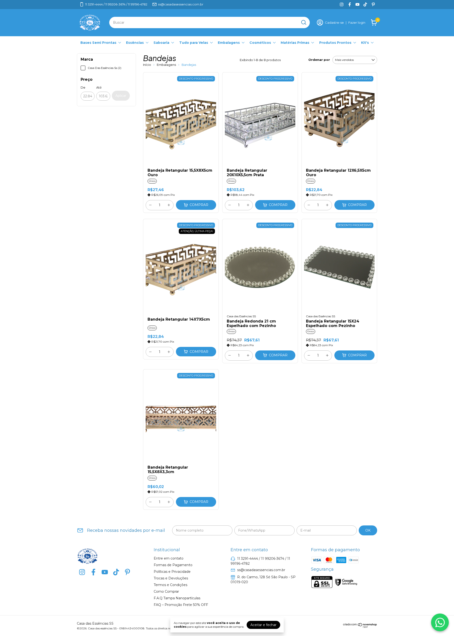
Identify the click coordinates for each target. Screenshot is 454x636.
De (83, 87)
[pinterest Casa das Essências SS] (373, 4)
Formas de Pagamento (173, 565)
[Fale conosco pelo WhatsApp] (440, 622)
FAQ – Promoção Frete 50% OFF (181, 605)
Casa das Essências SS (241, 316)
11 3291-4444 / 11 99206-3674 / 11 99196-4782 (116, 4)
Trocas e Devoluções (171, 578)
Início (147, 65)
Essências (135, 42)
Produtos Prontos (335, 42)
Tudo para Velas (193, 42)
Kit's (365, 42)
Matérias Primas (295, 42)
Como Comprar (166, 591)
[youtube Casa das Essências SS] (357, 4)
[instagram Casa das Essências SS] (341, 4)
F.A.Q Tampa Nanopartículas (177, 598)
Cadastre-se (334, 22)
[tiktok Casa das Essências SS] (365, 4)
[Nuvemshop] (360, 627)
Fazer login (356, 22)
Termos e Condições (170, 585)
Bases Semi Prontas (98, 42)
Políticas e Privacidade (172, 571)
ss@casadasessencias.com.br (180, 4)
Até (99, 87)
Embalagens (229, 42)
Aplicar (120, 96)
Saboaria (161, 42)
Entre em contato (168, 558)
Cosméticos (260, 42)
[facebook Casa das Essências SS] (350, 4)
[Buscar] (303, 22)
